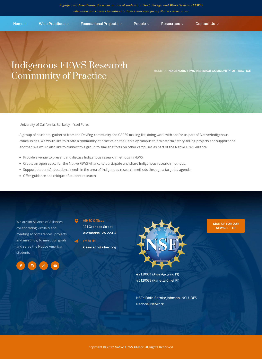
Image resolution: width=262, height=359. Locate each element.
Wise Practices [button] (52, 24)
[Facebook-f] (20, 265)
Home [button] (18, 24)
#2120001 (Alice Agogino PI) (157, 274)
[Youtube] (55, 265)
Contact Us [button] (205, 24)
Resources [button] (170, 24)
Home (158, 70)
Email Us (89, 241)
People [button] (140, 24)
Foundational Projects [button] (100, 24)
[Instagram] (32, 265)
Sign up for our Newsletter (226, 226)
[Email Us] (76, 241)
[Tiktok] (43, 265)
